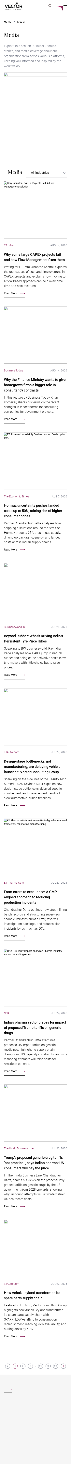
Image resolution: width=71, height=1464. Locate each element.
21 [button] (40, 1366)
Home (7, 21)
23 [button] (55, 1366)
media (21, 21)
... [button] (35, 1366)
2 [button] (22, 1366)
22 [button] (48, 1366)
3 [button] (30, 1366)
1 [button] (15, 1366)
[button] (63, 1366)
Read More (10, 293)
